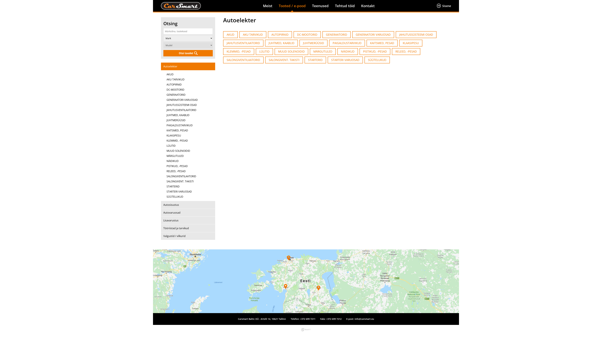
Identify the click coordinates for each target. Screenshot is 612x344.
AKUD (170, 74)
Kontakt (368, 5)
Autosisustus (171, 205)
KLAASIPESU (174, 135)
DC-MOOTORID (175, 89)
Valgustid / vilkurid (174, 236)
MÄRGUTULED (175, 156)
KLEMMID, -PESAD (177, 140)
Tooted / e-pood (292, 5)
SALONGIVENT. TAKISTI (180, 181)
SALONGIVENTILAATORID (181, 176)
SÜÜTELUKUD (175, 196)
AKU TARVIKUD (176, 79)
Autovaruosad (171, 212)
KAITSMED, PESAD (177, 130)
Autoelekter (170, 66)
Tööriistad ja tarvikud (176, 228)
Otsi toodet (186, 53)
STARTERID (173, 186)
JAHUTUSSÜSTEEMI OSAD (182, 105)
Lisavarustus (170, 220)
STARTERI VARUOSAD (179, 191)
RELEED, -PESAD (176, 171)
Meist (267, 5)
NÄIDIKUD (173, 161)
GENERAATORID (176, 95)
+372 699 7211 (307, 318)
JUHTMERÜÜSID (176, 120)
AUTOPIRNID (174, 84)
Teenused (320, 5)
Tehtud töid (345, 5)
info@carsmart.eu (364, 318)
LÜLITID (171, 145)
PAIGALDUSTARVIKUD (180, 125)
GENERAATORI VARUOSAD (182, 100)
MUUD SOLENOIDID (178, 151)
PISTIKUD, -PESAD (177, 166)
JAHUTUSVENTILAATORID (181, 110)
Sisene (446, 6)
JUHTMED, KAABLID (178, 115)
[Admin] (1, 2)
